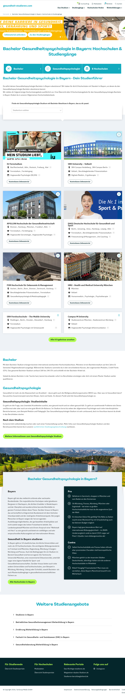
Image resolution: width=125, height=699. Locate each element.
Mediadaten (39, 669)
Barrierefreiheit (114, 690)
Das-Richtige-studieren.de (74, 669)
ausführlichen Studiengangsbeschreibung (50, 427)
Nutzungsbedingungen (99, 690)
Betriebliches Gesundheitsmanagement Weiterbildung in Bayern (45, 622)
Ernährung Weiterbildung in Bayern (32, 629)
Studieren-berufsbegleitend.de (76, 676)
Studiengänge (77, 8)
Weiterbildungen (114, 8)
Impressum (68, 690)
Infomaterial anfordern (14, 34)
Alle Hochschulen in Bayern (22, 581)
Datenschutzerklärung (82, 690)
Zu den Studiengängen (40, 34)
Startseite (6, 14)
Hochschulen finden (95, 8)
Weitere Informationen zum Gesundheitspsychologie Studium (33, 436)
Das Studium (63, 8)
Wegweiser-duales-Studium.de (76, 672)
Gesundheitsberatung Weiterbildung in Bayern (37, 644)
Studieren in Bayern (25, 614)
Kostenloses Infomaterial (19, 182)
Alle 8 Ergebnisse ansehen (62, 339)
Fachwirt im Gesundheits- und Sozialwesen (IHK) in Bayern (42, 637)
